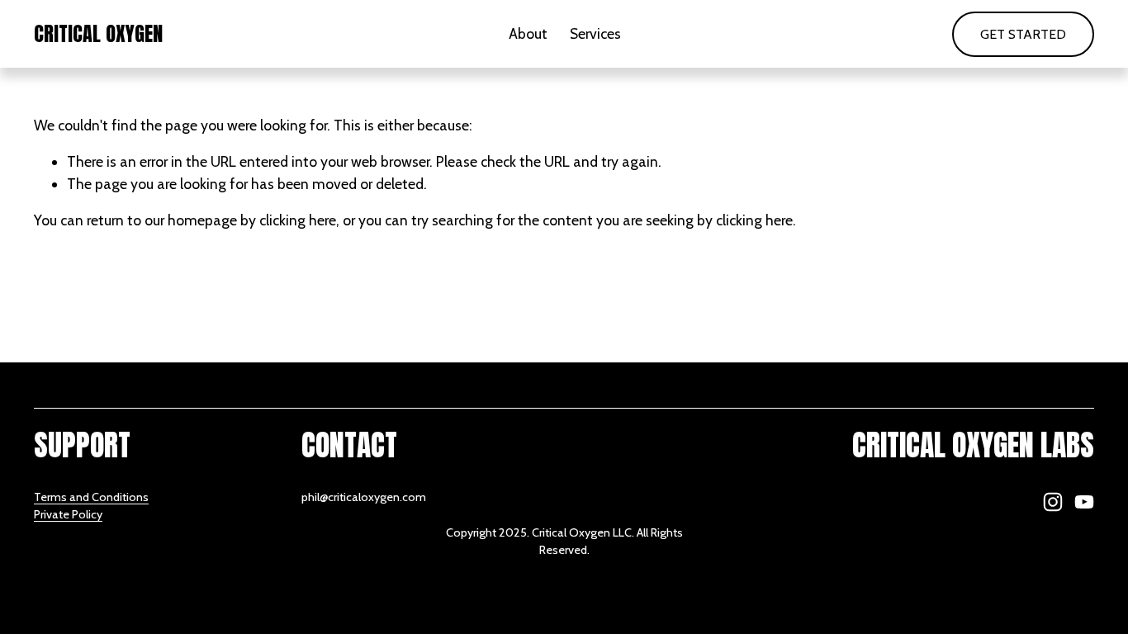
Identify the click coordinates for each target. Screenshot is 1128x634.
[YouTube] (1084, 502)
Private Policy (68, 514)
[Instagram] (1053, 502)
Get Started (1023, 34)
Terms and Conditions (91, 497)
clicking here (297, 220)
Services (595, 33)
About (528, 33)
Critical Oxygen (98, 34)
